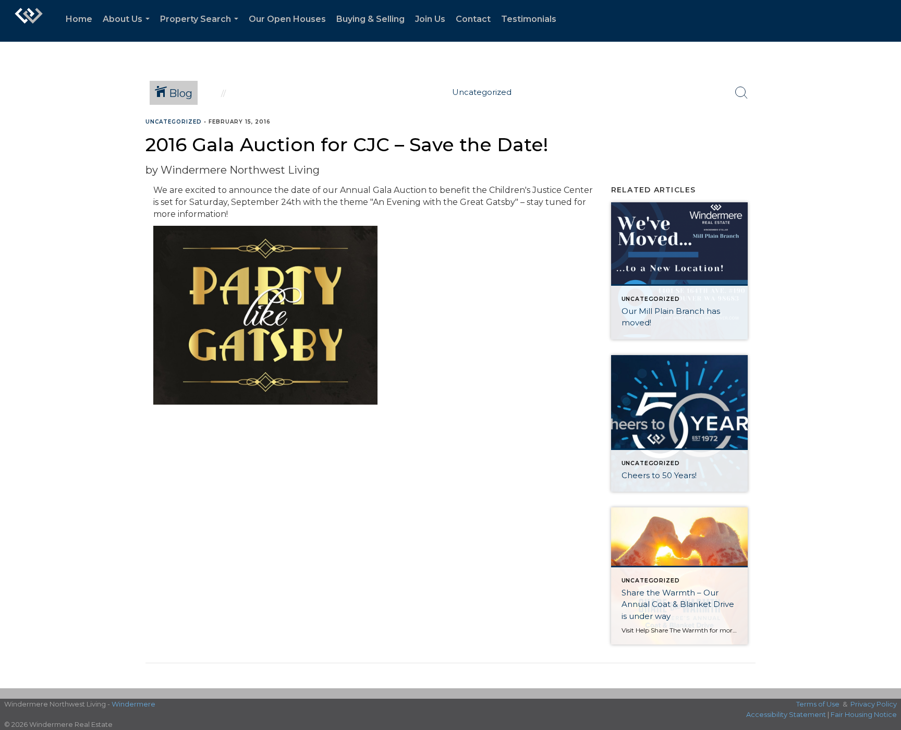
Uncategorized (173, 121)
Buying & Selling (370, 19)
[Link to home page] (29, 21)
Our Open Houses (287, 19)
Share (884, 142)
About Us (128, 28)
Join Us (430, 19)
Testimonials (528, 19)
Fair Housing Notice (864, 714)
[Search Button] (741, 93)
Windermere (133, 704)
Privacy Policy (873, 704)
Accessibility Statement (786, 714)
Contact (473, 19)
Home (79, 19)
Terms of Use (817, 704)
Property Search (201, 28)
